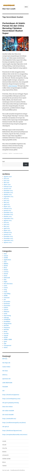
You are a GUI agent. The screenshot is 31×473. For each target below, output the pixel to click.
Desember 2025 (8, 190)
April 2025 (7, 204)
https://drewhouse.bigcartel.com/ (12, 430)
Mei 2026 (6, 182)
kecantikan (7, 301)
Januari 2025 (7, 210)
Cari (3, 161)
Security (6, 333)
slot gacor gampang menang (10, 402)
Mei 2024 (6, 226)
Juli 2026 (6, 178)
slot (3, 390)
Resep (5, 331)
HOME (5, 295)
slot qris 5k (5, 426)
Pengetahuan (7, 323)
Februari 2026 (8, 186)
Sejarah (6, 335)
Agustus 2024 (8, 220)
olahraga (6, 317)
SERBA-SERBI (8, 339)
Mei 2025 (6, 202)
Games (6, 287)
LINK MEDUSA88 (7, 382)
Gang (5, 289)
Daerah (6, 273)
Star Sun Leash (8, 9)
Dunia (5, 275)
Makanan (6, 311)
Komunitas (7, 305)
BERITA (10, 153)
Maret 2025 (7, 206)
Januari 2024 (7, 234)
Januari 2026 (7, 188)
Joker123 (4, 374)
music (5, 313)
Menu (26, 6)
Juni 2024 (6, 224)
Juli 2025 (6, 198)
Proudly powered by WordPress (18, 470)
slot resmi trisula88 (7, 414)
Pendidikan (7, 321)
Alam (5, 253)
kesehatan (7, 303)
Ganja (5, 291)
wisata (5, 347)
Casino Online (6, 366)
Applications (7, 259)
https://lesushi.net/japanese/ (10, 394)
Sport (5, 341)
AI (7, 58)
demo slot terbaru (7, 406)
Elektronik (7, 277)
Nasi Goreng (7, 315)
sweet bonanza (12, 86)
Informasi (6, 297)
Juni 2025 (6, 200)
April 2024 (7, 228)
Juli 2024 (6, 222)
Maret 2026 (7, 184)
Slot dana (5, 370)
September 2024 (8, 218)
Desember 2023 (8, 236)
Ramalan (6, 329)
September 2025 (8, 196)
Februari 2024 (8, 232)
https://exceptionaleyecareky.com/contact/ (14, 434)
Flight (5, 281)
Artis (5, 261)
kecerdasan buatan (18, 153)
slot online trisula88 (8, 410)
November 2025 (8, 192)
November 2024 (8, 214)
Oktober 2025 (8, 194)
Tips (5, 343)
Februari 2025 (8, 208)
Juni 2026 (6, 180)
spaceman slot (6, 378)
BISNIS (6, 265)
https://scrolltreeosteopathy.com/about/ (14, 422)
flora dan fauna (8, 283)
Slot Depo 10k (6, 362)
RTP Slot (4, 358)
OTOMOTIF (7, 319)
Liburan (6, 309)
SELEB (5, 337)
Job (5, 299)
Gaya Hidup (7, 293)
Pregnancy (7, 327)
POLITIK (6, 325)
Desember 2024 (8, 212)
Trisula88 (5, 386)
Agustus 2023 (8, 242)
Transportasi (7, 345)
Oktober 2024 (8, 216)
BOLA (5, 267)
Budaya (6, 269)
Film (5, 279)
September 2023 (8, 240)
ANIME (6, 257)
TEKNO (4, 465)
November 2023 (8, 238)
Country (6, 271)
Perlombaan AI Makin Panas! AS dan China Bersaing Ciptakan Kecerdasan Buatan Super (13, 28)
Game (5, 285)
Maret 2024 (7, 230)
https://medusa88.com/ (9, 418)
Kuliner (6, 307)
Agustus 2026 (8, 176)
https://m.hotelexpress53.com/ (11, 398)
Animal (6, 255)
